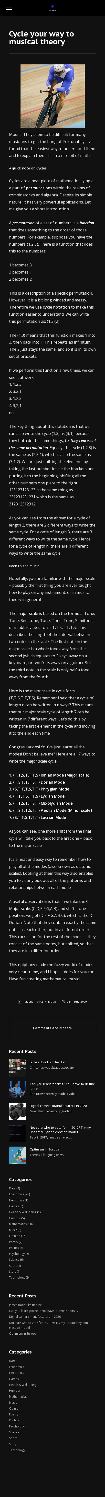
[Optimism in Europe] (17, 1155)
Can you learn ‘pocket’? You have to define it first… (62, 1086)
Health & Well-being (22, 1212)
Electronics (16, 1200)
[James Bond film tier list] (17, 1068)
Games (14, 1206)
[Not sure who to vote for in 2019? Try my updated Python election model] (17, 1133)
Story (12, 1271)
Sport (13, 1266)
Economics (16, 1194)
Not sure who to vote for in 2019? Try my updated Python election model (60, 1129)
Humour (15, 1218)
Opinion (14, 1236)
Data (12, 1188)
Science (14, 1259)
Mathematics (33, 1001)
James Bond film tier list (47, 1062)
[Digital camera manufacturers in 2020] (17, 1111)
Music (52, 1001)
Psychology (17, 1254)
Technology (17, 1277)
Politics (14, 1248)
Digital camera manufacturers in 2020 (58, 1105)
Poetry (13, 1242)
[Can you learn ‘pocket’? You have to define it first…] (17, 1089)
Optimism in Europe (45, 1149)
